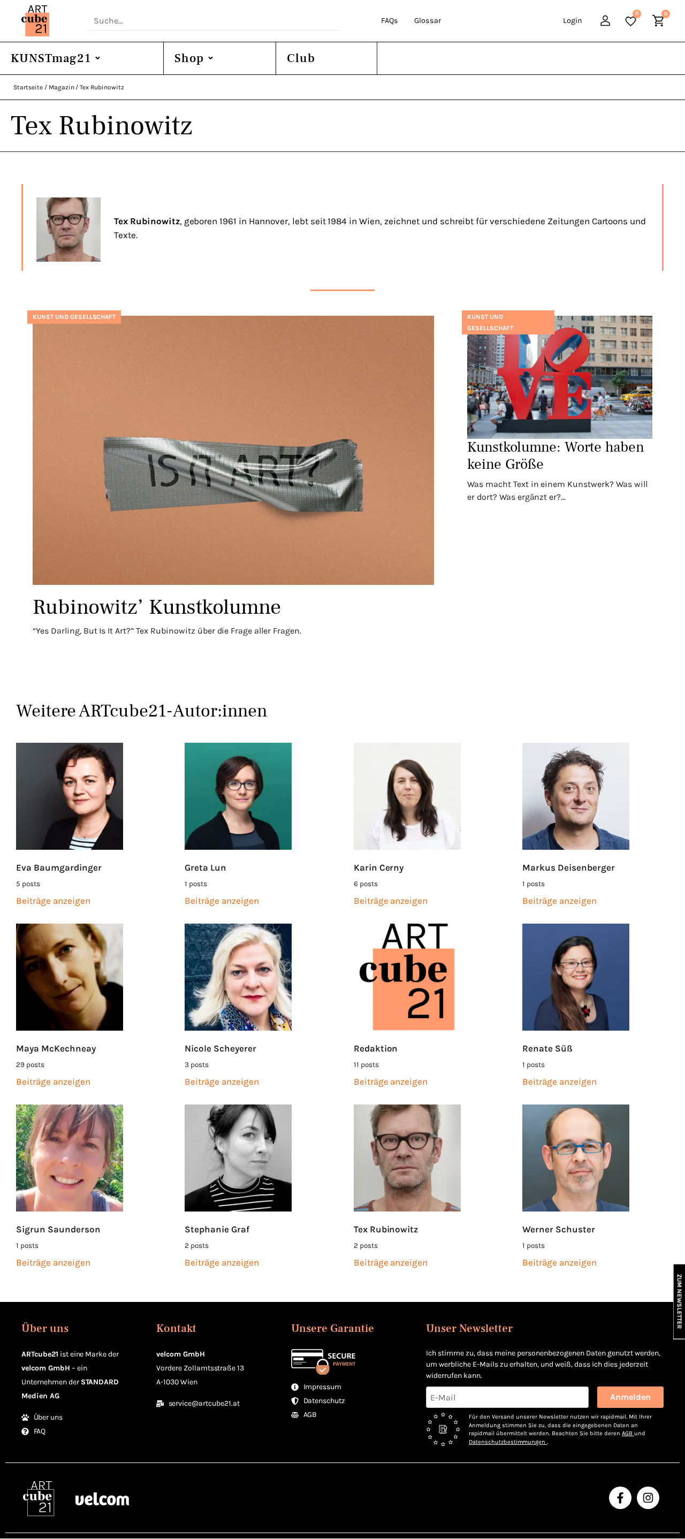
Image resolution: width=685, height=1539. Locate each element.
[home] (49, 20)
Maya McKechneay (56, 1048)
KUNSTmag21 (51, 58)
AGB (628, 1433)
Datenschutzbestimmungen (508, 1441)
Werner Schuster (558, 1229)
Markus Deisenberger (568, 867)
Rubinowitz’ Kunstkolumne (157, 607)
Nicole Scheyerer (220, 1048)
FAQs (389, 20)
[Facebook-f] (620, 1498)
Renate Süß (547, 1048)
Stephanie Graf (217, 1229)
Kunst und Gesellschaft (74, 317)
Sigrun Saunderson (58, 1229)
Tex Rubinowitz (386, 1229)
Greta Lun (205, 867)
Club (301, 58)
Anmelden (630, 1397)
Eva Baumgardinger (59, 867)
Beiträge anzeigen (53, 900)
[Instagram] (648, 1498)
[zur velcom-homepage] (102, 1498)
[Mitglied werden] (606, 22)
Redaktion (376, 1048)
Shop (189, 58)
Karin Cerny (379, 867)
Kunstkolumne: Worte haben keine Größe (555, 456)
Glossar (427, 20)
